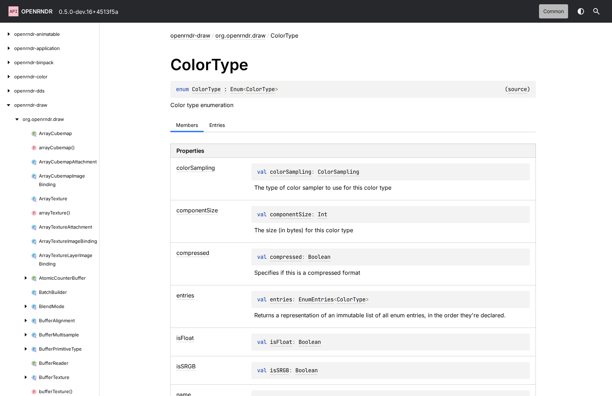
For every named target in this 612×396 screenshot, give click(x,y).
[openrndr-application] (7, 48)
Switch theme (581, 11)
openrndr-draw (190, 35)
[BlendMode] (15, 306)
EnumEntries (316, 299)
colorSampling (290, 171)
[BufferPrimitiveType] (15, 349)
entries (281, 299)
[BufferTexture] (15, 377)
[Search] (596, 11)
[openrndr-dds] (7, 91)
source (517, 89)
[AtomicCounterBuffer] (15, 278)
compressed (286, 257)
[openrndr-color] (7, 76)
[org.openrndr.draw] (11, 119)
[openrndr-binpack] (7, 62)
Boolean (319, 257)
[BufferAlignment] (15, 320)
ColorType (206, 89)
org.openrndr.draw (240, 35)
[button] (596, 11)
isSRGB (279, 370)
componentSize (290, 214)
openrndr (36, 11)
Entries (217, 125)
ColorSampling (338, 171)
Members (187, 125)
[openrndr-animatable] (7, 34)
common (553, 11)
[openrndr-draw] (7, 105)
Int (322, 214)
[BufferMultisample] (15, 335)
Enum (236, 89)
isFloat (281, 342)
